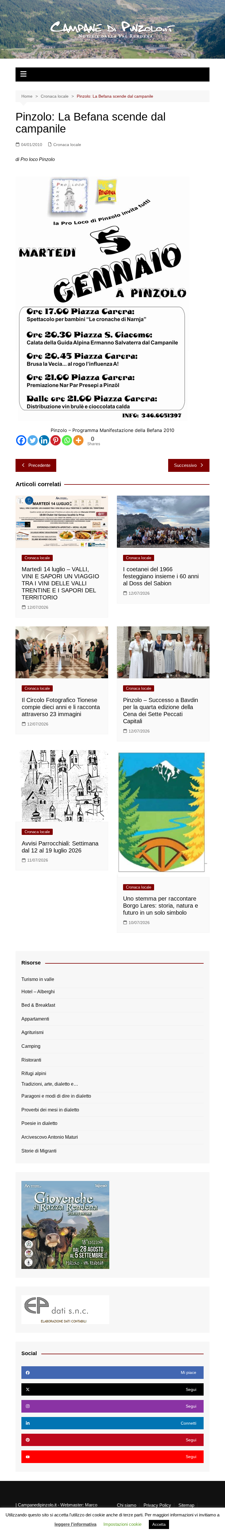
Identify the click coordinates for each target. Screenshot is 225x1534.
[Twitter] (33, 440)
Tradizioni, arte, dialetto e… (49, 1084)
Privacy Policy (157, 1505)
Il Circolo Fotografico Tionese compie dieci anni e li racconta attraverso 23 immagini (61, 707)
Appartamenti (35, 1018)
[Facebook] (21, 440)
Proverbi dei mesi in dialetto (50, 1109)
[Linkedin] (44, 440)
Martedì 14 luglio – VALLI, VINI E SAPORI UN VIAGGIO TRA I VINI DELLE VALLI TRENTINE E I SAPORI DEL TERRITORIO (60, 583)
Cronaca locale (67, 144)
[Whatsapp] (67, 440)
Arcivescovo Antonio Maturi (49, 1137)
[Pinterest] (55, 440)
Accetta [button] (159, 1524)
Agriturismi (32, 1032)
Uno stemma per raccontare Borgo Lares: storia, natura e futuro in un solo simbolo (160, 905)
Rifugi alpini (33, 1073)
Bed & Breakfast (38, 1005)
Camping (30, 1046)
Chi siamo (126, 1505)
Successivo (185, 465)
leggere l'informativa (75, 1524)
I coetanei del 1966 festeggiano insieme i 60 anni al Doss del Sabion (161, 576)
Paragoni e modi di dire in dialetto (56, 1096)
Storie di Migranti (39, 1150)
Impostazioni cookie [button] (122, 1524)
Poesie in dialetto (39, 1123)
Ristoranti (31, 1059)
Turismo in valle (37, 979)
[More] (78, 440)
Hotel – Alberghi (38, 991)
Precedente (39, 465)
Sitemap (186, 1505)
